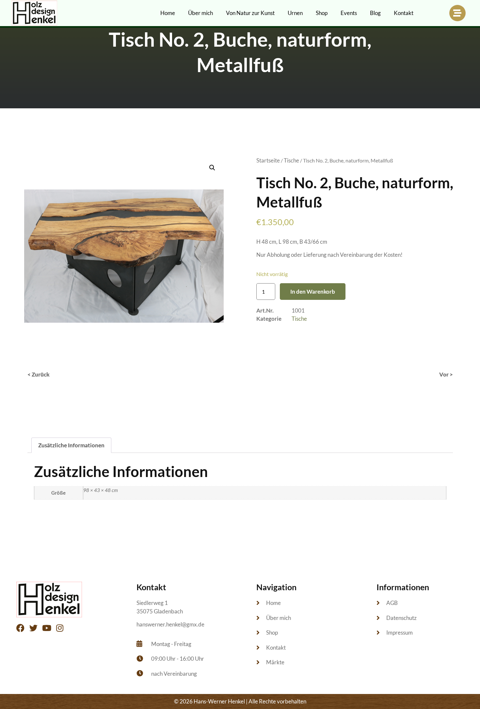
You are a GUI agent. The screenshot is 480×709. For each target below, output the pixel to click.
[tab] (71, 445)
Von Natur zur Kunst (250, 12)
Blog (375, 12)
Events (349, 12)
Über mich (200, 12)
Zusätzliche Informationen (71, 445)
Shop (322, 12)
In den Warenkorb (312, 291)
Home (167, 12)
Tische (291, 160)
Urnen (295, 12)
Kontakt (403, 12)
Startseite (268, 160)
